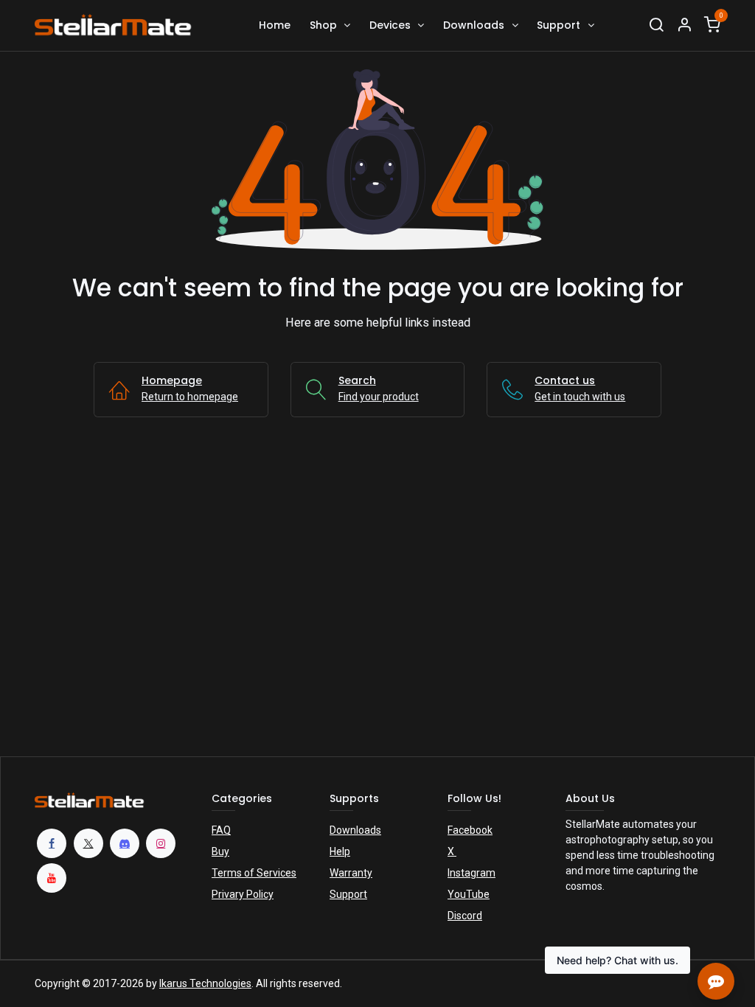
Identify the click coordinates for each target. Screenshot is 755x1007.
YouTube (469, 894)
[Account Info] (684, 25)
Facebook (470, 830)
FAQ (221, 830)
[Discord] (124, 843)
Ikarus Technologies (205, 983)
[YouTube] (51, 878)
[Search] (656, 25)
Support (348, 894)
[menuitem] (274, 25)
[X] (88, 843)
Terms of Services (254, 873)
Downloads (355, 830)
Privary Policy (243, 894)
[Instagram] (160, 843)
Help (340, 851)
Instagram (471, 873)
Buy (220, 851)
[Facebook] (51, 843)
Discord (465, 915)
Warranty (351, 873)
